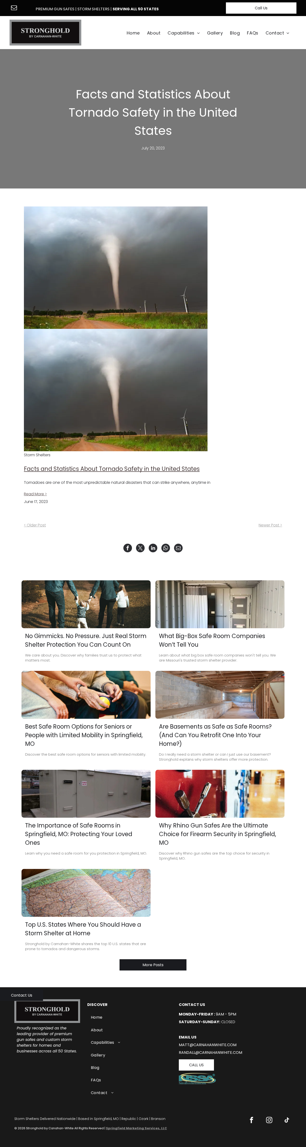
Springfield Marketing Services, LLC (136, 1128)
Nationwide (66, 1118)
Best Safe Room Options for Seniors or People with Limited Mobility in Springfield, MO (84, 735)
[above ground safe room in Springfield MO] (86, 794)
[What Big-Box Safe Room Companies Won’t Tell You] (219, 604)
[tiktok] (287, 1120)
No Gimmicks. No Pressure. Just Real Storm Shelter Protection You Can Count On (86, 640)
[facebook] (251, 1120)
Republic (128, 1118)
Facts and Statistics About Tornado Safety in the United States (112, 469)
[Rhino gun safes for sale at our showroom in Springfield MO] (219, 794)
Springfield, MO (106, 1118)
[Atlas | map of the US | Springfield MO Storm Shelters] (86, 893)
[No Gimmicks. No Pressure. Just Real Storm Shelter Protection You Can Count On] (86, 604)
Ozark (143, 1118)
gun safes (64, 9)
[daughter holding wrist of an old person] (86, 695)
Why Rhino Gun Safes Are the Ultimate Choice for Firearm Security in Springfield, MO (217, 834)
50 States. (67, 1051)
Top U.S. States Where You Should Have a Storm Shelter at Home (83, 929)
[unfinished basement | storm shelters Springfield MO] (219, 695)
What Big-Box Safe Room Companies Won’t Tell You (212, 640)
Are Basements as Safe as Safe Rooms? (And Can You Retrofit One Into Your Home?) (215, 735)
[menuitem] (133, 33)
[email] (14, 8)
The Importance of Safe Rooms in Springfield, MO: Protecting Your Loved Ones (78, 834)
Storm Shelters (93, 9)
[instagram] (269, 1120)
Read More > (35, 494)
